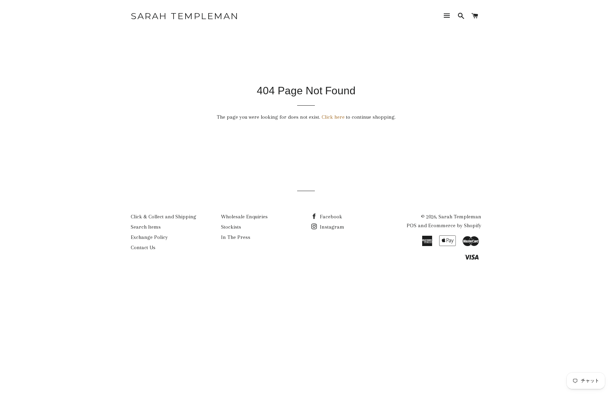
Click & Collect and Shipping (163, 216)
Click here (333, 117)
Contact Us (143, 247)
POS (411, 225)
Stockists (231, 227)
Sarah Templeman (185, 16)
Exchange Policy (149, 237)
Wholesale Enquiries (244, 216)
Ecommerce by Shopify (454, 225)
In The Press (235, 237)
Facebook (330, 216)
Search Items (146, 227)
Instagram (331, 227)
